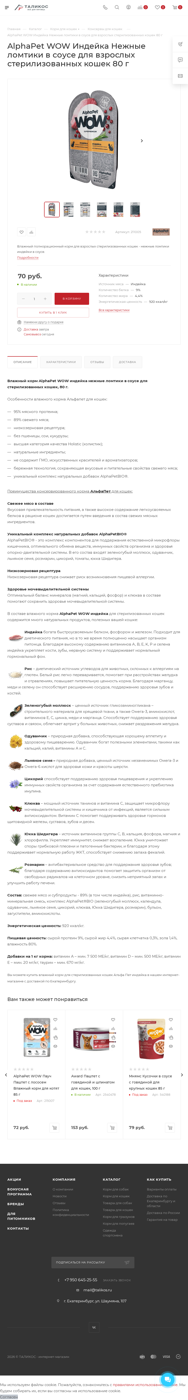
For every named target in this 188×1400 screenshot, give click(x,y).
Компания (64, 1179)
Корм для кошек (116, 1196)
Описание (22, 362)
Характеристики (61, 362)
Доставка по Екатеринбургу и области (161, 1201)
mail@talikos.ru (97, 1290)
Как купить (159, 1179)
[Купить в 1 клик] (55, 1037)
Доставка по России (163, 1213)
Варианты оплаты (161, 1189)
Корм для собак (116, 1189)
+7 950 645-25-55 (80, 1280)
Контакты (18, 1228)
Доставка (31, 329)
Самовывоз (32, 334)
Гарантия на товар (162, 1220)
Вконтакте (94, 1327)
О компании (63, 1189)
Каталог (112, 1179)
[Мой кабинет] (128, 7)
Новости (60, 1196)
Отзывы (97, 362)
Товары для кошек (118, 1210)
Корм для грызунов (119, 1217)
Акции (14, 1179)
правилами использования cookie (145, 1384)
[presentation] (6, 1075)
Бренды (15, 1204)
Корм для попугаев (118, 1223)
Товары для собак (117, 1203)
